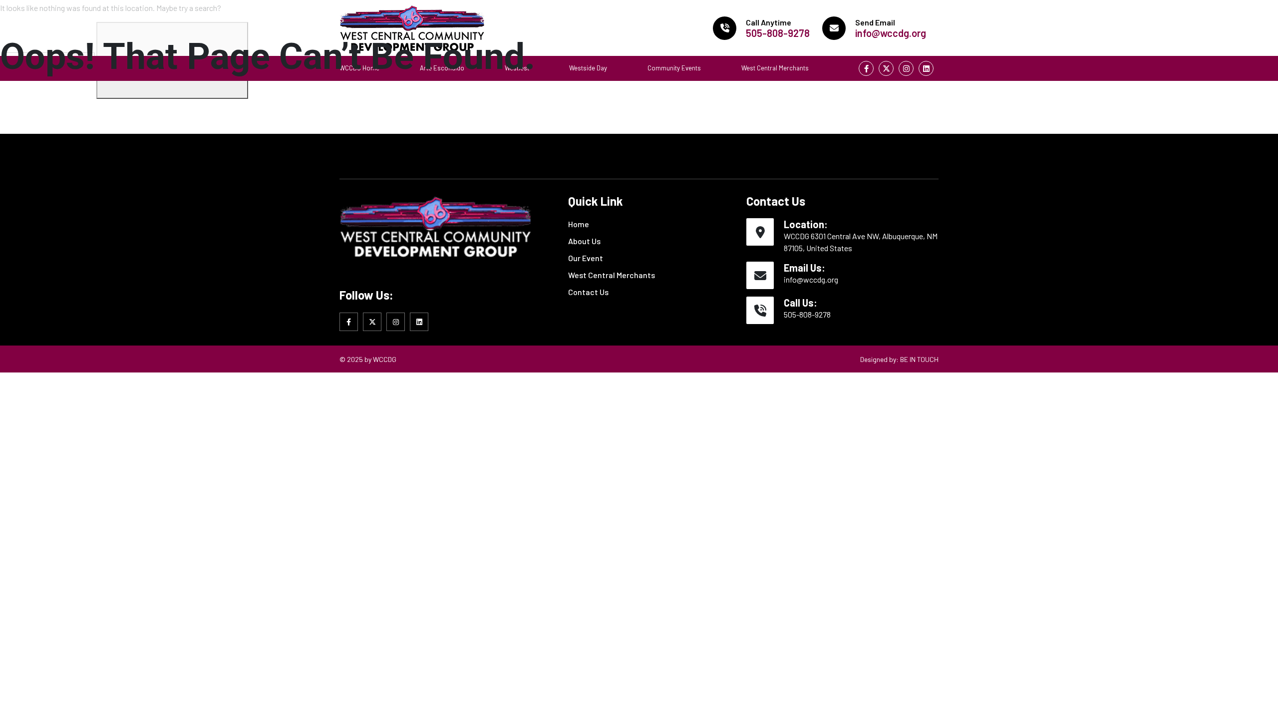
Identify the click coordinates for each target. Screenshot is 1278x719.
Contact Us (588, 292)
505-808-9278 (807, 314)
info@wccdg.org (811, 279)
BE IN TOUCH (919, 359)
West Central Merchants (611, 275)
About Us (584, 241)
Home (578, 224)
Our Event (585, 258)
